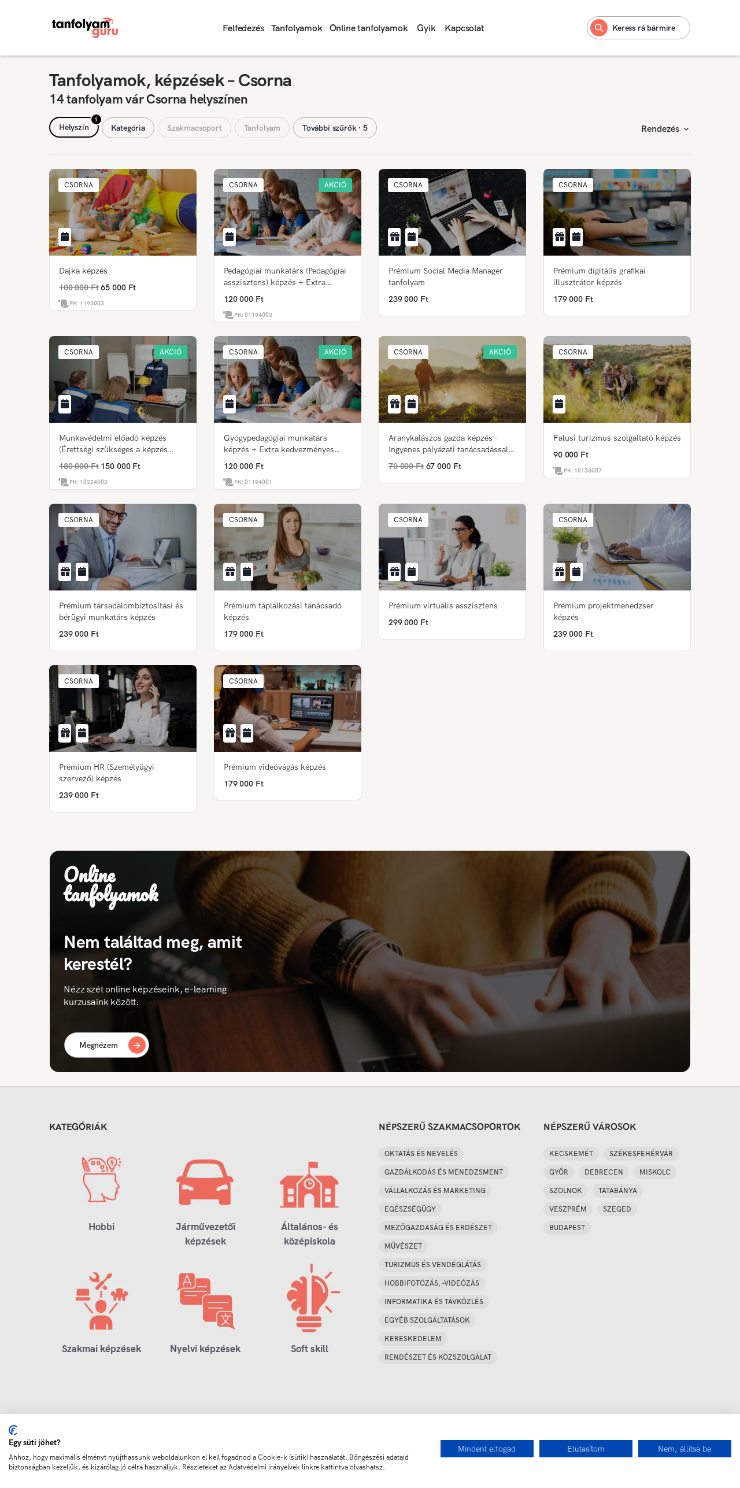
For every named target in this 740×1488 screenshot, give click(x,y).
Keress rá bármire (643, 28)
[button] (78, 185)
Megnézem (98, 1045)
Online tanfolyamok (369, 28)
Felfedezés (243, 28)
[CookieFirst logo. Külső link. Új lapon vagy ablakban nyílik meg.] (13, 1430)
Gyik (426, 28)
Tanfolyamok (297, 28)
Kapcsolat (464, 28)
